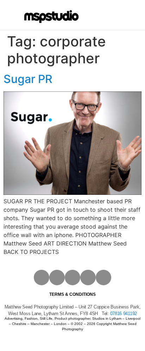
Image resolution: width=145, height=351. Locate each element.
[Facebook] (57, 277)
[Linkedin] (88, 277)
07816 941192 (123, 313)
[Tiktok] (103, 277)
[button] (101, 15)
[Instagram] (41, 277)
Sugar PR (28, 79)
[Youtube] (72, 277)
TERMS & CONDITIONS (72, 294)
